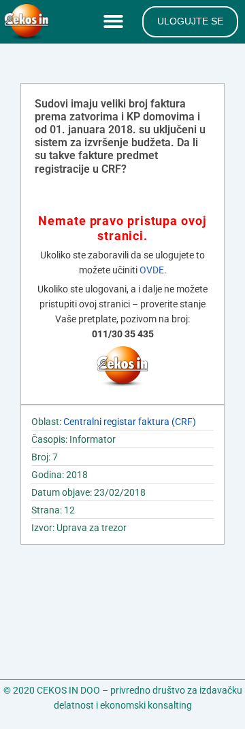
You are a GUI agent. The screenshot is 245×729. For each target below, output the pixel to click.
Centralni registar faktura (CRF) (129, 421)
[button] (116, 22)
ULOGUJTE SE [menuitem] (190, 21)
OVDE (152, 270)
